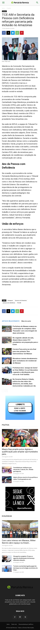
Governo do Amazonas (21, 300)
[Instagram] (20, 617)
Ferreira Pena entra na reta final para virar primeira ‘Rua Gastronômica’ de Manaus (24, 351)
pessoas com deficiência (9, 302)
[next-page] (6, 391)
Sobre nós (14, 624)
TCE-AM (19, 302)
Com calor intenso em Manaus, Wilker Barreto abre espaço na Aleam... (19, 541)
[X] (8, 33)
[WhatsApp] (17, 33)
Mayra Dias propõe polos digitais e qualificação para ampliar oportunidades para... (20, 451)
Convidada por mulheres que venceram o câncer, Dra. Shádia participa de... (23, 469)
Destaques (10, 300)
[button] (3, 2)
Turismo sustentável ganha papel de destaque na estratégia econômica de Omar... (25, 568)
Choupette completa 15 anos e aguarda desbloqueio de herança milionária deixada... (23, 558)
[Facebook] (4, 33)
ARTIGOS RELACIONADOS (11, 321)
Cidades (9, 8)
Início (3, 8)
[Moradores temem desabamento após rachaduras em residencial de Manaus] (7, 360)
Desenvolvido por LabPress (26, 624)
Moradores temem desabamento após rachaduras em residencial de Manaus (25, 360)
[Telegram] (13, 33)
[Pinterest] (22, 33)
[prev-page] (3, 391)
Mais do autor (26, 321)
